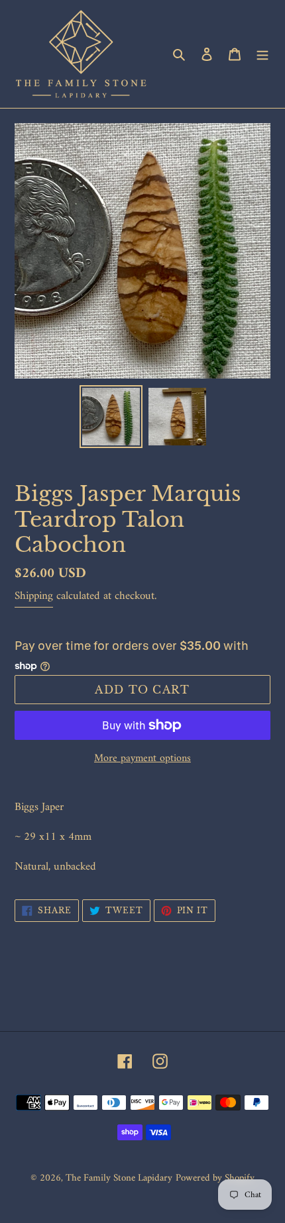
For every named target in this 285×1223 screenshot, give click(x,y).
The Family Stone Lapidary (119, 1178)
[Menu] (262, 53)
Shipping (34, 596)
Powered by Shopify (215, 1178)
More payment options (142, 758)
